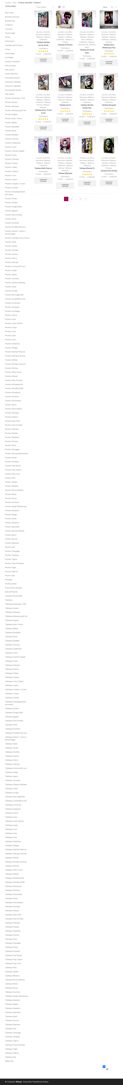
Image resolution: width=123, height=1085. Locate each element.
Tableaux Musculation (14, 902)
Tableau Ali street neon (87, 51)
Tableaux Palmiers (12, 923)
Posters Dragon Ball (13, 206)
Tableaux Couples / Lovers (16, 689)
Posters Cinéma (11, 171)
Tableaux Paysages (13, 943)
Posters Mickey (11, 368)
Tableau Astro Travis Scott (43, 111)
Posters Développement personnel (15, 192)
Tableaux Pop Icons (13, 963)
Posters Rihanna (11, 486)
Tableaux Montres (12, 890)
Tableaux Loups (11, 825)
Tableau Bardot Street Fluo (87, 106)
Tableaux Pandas (12, 927)
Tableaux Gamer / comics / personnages (16, 738)
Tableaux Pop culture (13, 959)
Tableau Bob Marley (108, 170)
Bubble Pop (10, 21)
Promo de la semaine (13, 588)
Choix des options (43, 60)
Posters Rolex (10, 494)
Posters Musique (12, 413)
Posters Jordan (11, 291)
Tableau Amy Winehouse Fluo (108, 46)
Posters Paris (10, 445)
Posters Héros (11, 258)
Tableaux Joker (11, 788)
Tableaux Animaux (12, 612)
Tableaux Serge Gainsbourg (16, 996)
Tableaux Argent (12, 620)
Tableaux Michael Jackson (16, 862)
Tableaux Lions (11, 817)
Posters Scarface (12, 502)
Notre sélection (11, 73)
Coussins (8, 29)
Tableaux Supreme (12, 1024)
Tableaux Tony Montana (15, 1045)
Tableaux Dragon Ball (14, 712)
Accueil (8, 3)
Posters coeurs (11, 179)
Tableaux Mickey (12, 866)
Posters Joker (10, 286)
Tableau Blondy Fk (87, 168)
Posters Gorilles (11, 250)
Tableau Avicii (65, 105)
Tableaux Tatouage (13, 1032)
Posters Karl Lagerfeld (14, 295)
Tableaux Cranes (12, 693)
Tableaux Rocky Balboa (15, 979)
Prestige (8, 579)
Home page (10, 53)
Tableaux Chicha (12, 669)
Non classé (9, 69)
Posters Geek (10, 242)
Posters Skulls (11, 518)
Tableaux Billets (11, 628)
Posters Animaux (12, 106)
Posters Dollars (11, 202)
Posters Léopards (12, 307)
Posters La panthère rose (15, 299)
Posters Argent (11, 114)
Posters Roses (11, 498)
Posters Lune (10, 335)
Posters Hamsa (11, 254)
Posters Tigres (11, 559)
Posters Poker (11, 457)
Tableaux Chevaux (12, 665)
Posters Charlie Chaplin (14, 151)
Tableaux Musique (12, 906)
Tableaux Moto (11, 898)
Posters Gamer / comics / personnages (15, 232)
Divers (7, 37)
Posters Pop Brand (13, 465)
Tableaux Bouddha (12, 632)
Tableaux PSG (11, 967)
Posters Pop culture (13, 469)
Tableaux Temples (12, 1036)
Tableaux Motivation (13, 894)
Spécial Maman (11, 591)
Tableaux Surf (10, 1028)
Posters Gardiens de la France (17, 238)
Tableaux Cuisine (12, 697)
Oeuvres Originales (13, 86)
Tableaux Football (12, 729)
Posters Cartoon (12, 139)
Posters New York (12, 421)
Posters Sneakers (12, 522)
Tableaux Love (11, 829)
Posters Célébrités (12, 143)
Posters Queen (11, 482)
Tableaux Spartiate (13, 1012)
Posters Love (10, 331)
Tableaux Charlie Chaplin (15, 657)
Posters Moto (10, 404)
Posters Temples (12, 555)
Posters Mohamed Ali (14, 384)
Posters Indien (11, 270)
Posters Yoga (10, 567)
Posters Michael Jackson (15, 364)
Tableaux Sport (11, 1016)
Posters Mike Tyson (13, 372)
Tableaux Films (11, 724)
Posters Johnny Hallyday (15, 282)
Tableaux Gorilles (12, 752)
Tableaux (39, 37)
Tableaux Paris (11, 939)
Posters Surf (10, 547)
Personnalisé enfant (13, 90)
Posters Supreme (12, 543)
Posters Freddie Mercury (15, 227)
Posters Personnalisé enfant (16, 453)
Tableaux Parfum (12, 935)
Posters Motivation (13, 400)
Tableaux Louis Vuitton (14, 821)
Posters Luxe (10, 339)
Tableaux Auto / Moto (14, 624)
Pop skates (9, 94)
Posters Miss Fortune (13, 380)
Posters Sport (10, 535)
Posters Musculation (13, 408)
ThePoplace (43, 48)
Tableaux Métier (12, 857)
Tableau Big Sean (65, 173)
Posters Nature (11, 417)
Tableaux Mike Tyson (14, 870)
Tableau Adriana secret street (43, 43)
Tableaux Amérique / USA (15, 604)
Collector (9, 25)
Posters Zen (10, 575)
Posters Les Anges (12, 311)
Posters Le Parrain (12, 303)
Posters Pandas (11, 433)
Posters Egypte (11, 210)
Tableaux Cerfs (11, 653)
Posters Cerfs (10, 147)
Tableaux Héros (11, 760)
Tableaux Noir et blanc (14, 918)
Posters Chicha (11, 163)
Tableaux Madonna (13, 841)
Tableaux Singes (11, 1004)
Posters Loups (11, 327)
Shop (14, 3)
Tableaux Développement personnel (15, 703)
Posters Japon (11, 274)
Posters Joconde (12, 278)
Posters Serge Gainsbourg (16, 506)
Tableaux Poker (11, 947)
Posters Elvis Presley (13, 215)
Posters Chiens (11, 167)
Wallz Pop (9, 1061)
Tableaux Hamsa (12, 756)
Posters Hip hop (11, 262)
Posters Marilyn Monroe (15, 351)
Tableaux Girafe (11, 748)
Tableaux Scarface (12, 992)
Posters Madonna (12, 343)
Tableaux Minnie (12, 874)
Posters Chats (11, 155)
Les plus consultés (43, 32)
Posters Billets (11, 122)
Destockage (10, 33)
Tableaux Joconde (12, 780)
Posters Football (12, 223)
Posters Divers (11, 198)
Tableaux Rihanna (12, 975)
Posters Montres (12, 396)
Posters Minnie (11, 376)
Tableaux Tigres (11, 1040)
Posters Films (10, 219)
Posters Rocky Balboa (14, 490)
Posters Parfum (11, 441)
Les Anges (9, 57)
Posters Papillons (12, 437)
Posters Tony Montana (14, 563)
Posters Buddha (11, 134)
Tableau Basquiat (109, 105)
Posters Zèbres (11, 571)
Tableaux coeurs (11, 685)
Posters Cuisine (11, 187)
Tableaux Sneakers (12, 1008)
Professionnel (10, 583)
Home (7, 49)
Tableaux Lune (11, 833)
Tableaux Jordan (12, 792)
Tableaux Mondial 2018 (15, 882)
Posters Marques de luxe (15, 356)
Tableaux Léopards (13, 809)
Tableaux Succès (12, 1020)
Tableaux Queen (11, 971)
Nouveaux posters (12, 77)
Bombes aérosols (12, 17)
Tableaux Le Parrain (13, 805)
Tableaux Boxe (11, 636)
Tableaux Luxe (11, 837)
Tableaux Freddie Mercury (16, 733)
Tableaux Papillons (13, 931)
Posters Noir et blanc (14, 425)
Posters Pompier (12, 461)
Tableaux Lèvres (11, 813)
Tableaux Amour (12, 608)
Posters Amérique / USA (15, 98)
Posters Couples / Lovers (15, 183)
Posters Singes (11, 514)
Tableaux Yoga (11, 1049)
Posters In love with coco (15, 266)
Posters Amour (11, 102)
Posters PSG (10, 478)
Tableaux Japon (11, 776)
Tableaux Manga (12, 845)
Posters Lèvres (11, 315)
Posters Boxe (10, 130)
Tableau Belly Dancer (43, 168)
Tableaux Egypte (12, 716)
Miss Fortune (10, 65)
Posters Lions (10, 319)
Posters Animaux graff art (15, 110)
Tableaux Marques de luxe (15, 853)
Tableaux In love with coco (16, 768)
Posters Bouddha (12, 126)
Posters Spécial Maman (14, 531)
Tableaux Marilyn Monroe (15, 849)
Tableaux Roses (11, 988)
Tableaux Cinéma (12, 677)
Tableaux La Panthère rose (16, 800)
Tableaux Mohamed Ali (14, 878)
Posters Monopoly (12, 392)
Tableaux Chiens (11, 673)
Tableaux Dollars (12, 708)
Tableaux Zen (10, 1057)
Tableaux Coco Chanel (14, 681)
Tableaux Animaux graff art (16, 616)
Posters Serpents (12, 510)
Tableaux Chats (11, 661)
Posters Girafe (11, 246)
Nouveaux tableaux (43, 34)
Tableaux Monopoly (13, 886)
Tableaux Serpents (12, 1000)
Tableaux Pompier (12, 951)
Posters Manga (11, 347)
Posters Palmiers (12, 429)
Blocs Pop (9, 12)
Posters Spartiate (12, 526)
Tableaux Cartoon (12, 644)
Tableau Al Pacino (65, 44)
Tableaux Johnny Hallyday (16, 784)
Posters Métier (11, 360)
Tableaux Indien (11, 772)
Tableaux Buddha (12, 640)
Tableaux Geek (11, 743)
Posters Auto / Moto (13, 118)
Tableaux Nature (12, 910)
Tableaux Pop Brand (13, 955)
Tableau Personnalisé (13, 596)
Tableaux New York (13, 914)
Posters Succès (11, 539)
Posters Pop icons (12, 474)
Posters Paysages (12, 449)
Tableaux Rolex (11, 984)
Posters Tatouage (12, 551)
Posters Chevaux (12, 159)
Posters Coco (10, 175)
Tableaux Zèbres (12, 1053)
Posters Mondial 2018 (14, 388)
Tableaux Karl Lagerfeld (15, 796)
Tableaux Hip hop (12, 764)
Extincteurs (9, 41)
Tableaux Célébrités (13, 648)
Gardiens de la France (14, 45)
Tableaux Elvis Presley (14, 720)
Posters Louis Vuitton (14, 323)
